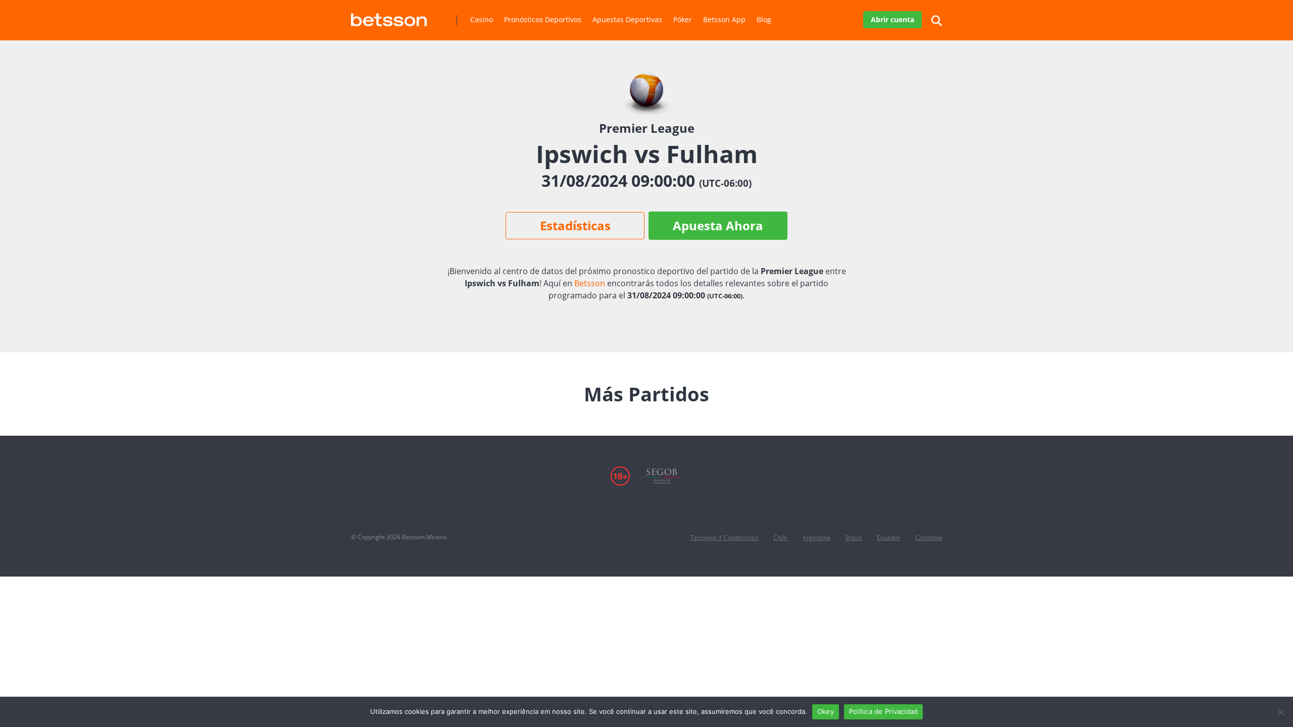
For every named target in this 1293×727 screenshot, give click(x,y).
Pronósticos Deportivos (542, 19)
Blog (764, 19)
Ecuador (888, 537)
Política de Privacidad (883, 711)
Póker (682, 19)
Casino (481, 19)
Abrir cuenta (892, 19)
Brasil (854, 537)
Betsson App (724, 19)
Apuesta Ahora (718, 225)
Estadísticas (575, 225)
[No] (1280, 712)
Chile (780, 537)
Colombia (928, 537)
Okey (825, 711)
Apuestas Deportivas (627, 19)
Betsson (589, 283)
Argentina (816, 537)
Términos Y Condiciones (724, 537)
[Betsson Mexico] (389, 16)
